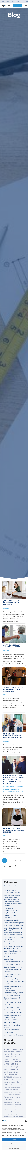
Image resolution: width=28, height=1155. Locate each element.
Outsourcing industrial (12, 1010)
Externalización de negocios (14, 923)
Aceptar (14, 1139)
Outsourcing (14, 789)
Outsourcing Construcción (13, 967)
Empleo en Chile (10, 913)
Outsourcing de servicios (12, 995)
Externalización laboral (16, 1087)
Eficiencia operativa (12, 1061)
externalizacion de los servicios (15, 1079)
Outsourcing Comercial (12, 964)
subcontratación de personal (13, 791)
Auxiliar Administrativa (12, 1054)
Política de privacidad (15, 1152)
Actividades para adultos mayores (11, 646)
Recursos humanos (10, 1020)
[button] (25, 1121)
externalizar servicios (14, 1094)
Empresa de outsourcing (11, 1065)
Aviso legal (23, 1152)
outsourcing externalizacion (13, 1116)
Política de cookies (6, 1152)
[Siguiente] (15, 865)
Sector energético (10, 1022)
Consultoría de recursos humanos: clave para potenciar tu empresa (12, 897)
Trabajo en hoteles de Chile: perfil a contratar (13, 689)
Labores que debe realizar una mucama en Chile (13, 830)
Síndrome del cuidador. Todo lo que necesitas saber (13, 736)
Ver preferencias (14, 1148)
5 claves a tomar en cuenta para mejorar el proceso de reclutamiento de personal (13, 779)
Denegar (14, 1144)
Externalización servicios (12, 951)
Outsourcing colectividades (13, 962)
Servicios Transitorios (11, 1030)
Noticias (6, 608)
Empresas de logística (11, 920)
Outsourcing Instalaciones (13, 1012)
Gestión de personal (11, 954)
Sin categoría (8, 1032)
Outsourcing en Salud (11, 1007)
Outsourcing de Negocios (13, 979)
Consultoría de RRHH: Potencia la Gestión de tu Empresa (13, 903)
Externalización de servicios (13, 787)
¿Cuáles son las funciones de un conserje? (11, 603)
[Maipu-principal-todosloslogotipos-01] (5, 5)
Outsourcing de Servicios (11, 1114)
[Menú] (26, 5)
